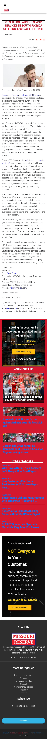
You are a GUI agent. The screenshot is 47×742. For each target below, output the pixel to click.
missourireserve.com (19, 733)
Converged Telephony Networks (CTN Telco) (20, 95)
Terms (12, 657)
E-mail (4, 713)
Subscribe (23, 721)
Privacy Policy (22, 657)
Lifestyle (23, 692)
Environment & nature (23, 681)
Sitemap (33, 657)
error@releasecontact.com (13, 308)
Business (23, 678)
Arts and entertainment (23, 675)
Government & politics (23, 687)
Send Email (11, 273)
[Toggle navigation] (5, 5)
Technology (23, 690)
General (23, 684)
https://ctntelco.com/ (18, 288)
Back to (22, 735)
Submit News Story (23, 352)
